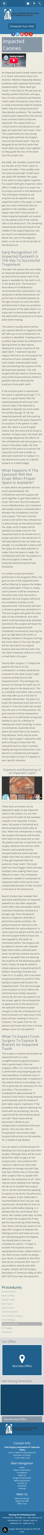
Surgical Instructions (22, 1478)
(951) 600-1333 (23, 1458)
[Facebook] (13, 34)
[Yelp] (31, 34)
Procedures (12, 1287)
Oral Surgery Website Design (17, 1529)
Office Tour (22, 1503)
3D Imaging (7, 1328)
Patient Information (22, 1470)
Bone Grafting (8, 1295)
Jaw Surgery (7, 1303)
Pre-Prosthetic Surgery (12, 1315)
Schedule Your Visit (22, 26)
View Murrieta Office (15, 1419)
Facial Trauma (8, 1307)
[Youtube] (26, 34)
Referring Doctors (22, 1480)
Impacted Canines (11, 1324)
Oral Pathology (8, 1320)
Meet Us (22, 1475)
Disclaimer (22, 1485)
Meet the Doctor (22, 1498)
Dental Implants (9, 1291)
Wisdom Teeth (8, 1299)
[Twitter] (18, 34)
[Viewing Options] (5, 1530)
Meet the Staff (22, 1501)
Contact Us (22, 1483)
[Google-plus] (22, 34)
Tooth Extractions (10, 1311)
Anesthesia (7, 1332)
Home (22, 1467)
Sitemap (22, 1488)
